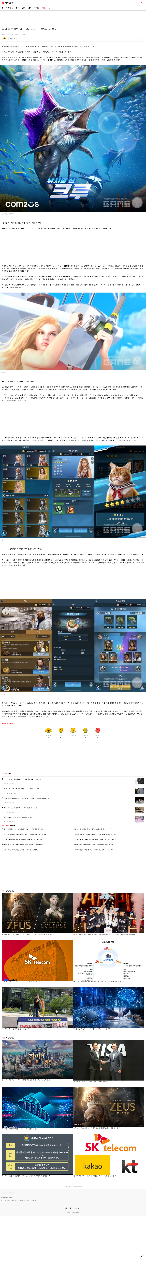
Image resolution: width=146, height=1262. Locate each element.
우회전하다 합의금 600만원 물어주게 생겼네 (18, 817)
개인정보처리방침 (11, 1200)
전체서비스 (77, 1208)
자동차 (6, 783)
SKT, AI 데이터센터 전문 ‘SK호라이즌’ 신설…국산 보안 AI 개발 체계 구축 (98, 981)
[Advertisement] (73, 17)
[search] (142, 2)
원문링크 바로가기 (8, 723)
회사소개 (3, 1200)
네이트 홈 (68, 1208)
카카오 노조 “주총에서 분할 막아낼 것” (15, 1029)
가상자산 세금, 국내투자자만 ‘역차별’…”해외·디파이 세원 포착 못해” (26, 1176)
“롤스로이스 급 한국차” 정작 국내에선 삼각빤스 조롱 (20, 808)
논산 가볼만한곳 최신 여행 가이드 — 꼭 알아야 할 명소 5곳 (22, 788)
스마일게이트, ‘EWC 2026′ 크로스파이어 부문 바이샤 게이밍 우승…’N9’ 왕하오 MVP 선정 (104, 934)
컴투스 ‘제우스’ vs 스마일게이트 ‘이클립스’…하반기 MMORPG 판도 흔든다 (28, 934)
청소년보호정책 (21, 1200)
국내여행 (6, 793)
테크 (44, 8)
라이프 (36, 8)
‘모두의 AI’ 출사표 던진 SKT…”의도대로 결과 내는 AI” (21, 981)
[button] (142, 1257)
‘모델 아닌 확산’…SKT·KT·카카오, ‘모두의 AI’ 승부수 (91, 1029)
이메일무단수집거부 (31, 1200)
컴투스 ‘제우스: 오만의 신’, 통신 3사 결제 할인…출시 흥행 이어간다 (96, 1128)
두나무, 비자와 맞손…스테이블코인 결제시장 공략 (90, 1081)
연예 (23, 8)
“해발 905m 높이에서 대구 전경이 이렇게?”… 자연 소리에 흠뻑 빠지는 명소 (27, 798)
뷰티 (17, 8)
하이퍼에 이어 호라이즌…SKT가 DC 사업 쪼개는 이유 (20, 1129)
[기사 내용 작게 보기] (139, 39)
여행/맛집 (9, 8)
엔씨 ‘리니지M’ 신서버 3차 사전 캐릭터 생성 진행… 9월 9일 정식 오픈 (26, 1080)
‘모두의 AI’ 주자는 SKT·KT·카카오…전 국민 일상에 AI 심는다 (94, 1176)
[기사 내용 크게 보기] (142, 38)
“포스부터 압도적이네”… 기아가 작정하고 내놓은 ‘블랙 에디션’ (23, 779)
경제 (30, 8)
